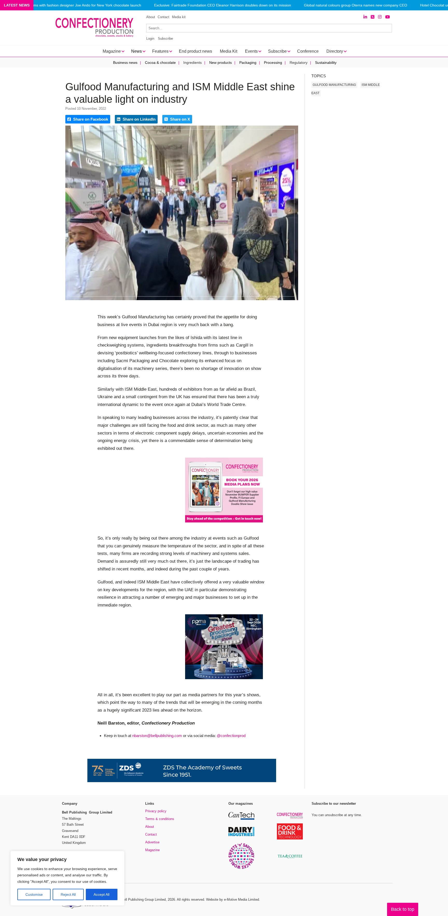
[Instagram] (380, 17)
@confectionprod (231, 735)
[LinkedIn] (365, 17)
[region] (67, 878)
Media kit (179, 17)
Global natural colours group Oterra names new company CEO (355, 5)
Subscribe (165, 38)
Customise (34, 894)
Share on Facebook (90, 119)
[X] (372, 17)
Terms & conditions (159, 819)
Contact (163, 17)
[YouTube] (387, 17)
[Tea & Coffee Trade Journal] (290, 859)
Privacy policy (155, 811)
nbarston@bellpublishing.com (157, 735)
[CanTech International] (241, 818)
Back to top (402, 909)
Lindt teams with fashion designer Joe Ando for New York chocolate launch (80, 5)
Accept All (101, 894)
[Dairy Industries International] (241, 835)
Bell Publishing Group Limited (143, 899)
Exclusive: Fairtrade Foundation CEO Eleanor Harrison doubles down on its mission (222, 5)
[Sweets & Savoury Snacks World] (241, 868)
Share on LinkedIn (139, 119)
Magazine (152, 850)
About (150, 17)
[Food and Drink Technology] (290, 838)
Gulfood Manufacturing (334, 85)
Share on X (179, 119)
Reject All (68, 894)
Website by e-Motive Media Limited (232, 899)
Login (150, 38)
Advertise (152, 842)
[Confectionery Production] (290, 818)
